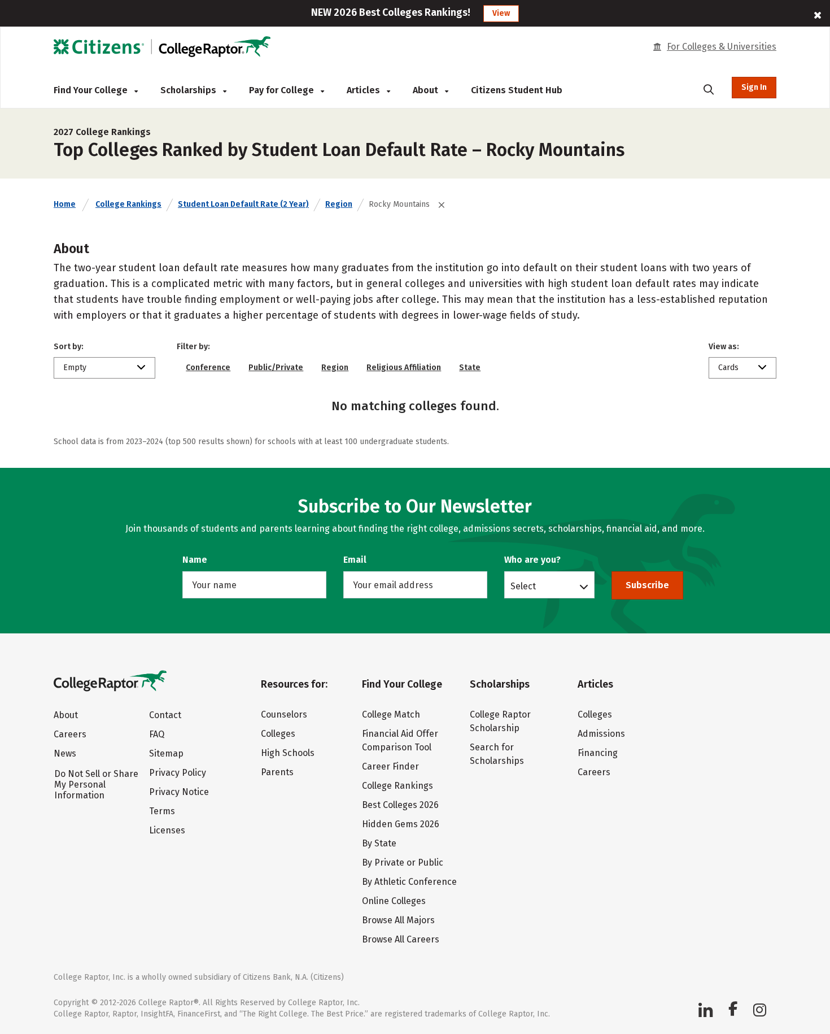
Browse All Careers (400, 939)
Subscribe (647, 585)
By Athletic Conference (409, 881)
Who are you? (532, 559)
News (65, 753)
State (469, 367)
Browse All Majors (398, 920)
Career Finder (390, 766)
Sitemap (166, 753)
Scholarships (189, 90)
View (501, 13)
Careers (70, 734)
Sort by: (69, 346)
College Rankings (128, 204)
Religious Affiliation (403, 367)
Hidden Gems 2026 (400, 824)
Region (338, 204)
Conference (208, 367)
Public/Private (275, 367)
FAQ (156, 734)
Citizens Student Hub (516, 90)
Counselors (284, 714)
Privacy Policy (177, 772)
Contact (165, 715)
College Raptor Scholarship (500, 721)
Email (354, 559)
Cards (728, 367)
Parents (277, 772)
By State (379, 843)
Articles (364, 90)
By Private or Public (402, 862)
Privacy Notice (179, 792)
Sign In (754, 87)
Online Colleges (394, 901)
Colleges (278, 733)
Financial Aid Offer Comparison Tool (400, 740)
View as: (724, 346)
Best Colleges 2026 (400, 805)
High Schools (287, 753)
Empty (74, 367)
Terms (162, 811)
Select (523, 586)
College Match (391, 714)
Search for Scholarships (497, 754)
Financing (598, 753)
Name (194, 559)
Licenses (167, 830)
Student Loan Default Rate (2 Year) (243, 204)
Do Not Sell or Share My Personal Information (96, 784)
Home (65, 204)
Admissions (601, 733)
